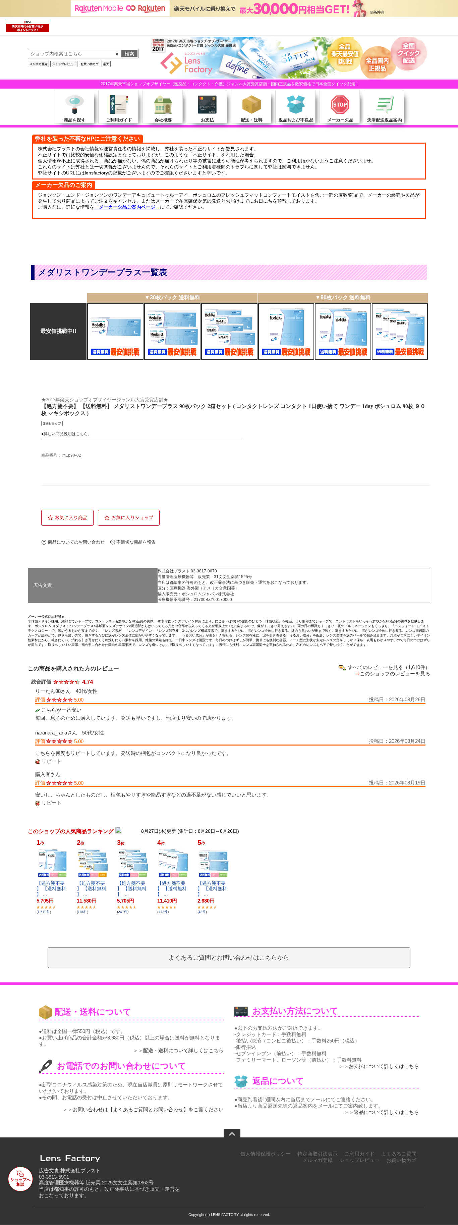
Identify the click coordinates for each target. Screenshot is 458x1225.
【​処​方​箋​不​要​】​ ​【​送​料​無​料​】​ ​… (51, 888)
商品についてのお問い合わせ (76, 542)
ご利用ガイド (119, 119)
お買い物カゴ (89, 64)
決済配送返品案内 (384, 119)
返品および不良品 (296, 119)
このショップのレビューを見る (395, 673)
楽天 (106, 64)
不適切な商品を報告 (136, 542)
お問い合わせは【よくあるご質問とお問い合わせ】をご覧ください (148, 1109)
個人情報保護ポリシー (265, 1154)
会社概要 (163, 119)
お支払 (207, 119)
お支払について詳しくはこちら (384, 1066)
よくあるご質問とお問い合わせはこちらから (229, 957)
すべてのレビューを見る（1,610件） (389, 667)
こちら (82, 433)
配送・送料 (252, 119)
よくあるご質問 (398, 1154)
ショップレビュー (64, 64)
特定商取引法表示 (317, 1154)
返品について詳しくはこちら (386, 1112)
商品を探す (74, 119)
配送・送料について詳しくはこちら (183, 1050)
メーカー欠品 (340, 119)
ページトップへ (232, 1134)
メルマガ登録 (39, 64)
